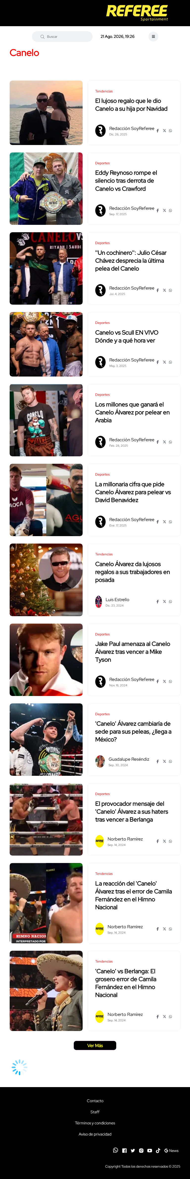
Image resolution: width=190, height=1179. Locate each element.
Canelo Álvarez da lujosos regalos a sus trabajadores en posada (132, 572)
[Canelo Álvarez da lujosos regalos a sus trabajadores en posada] (46, 580)
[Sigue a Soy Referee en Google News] (171, 1150)
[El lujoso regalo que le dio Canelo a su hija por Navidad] (46, 113)
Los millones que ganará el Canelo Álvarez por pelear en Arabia (132, 412)
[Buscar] (42, 36)
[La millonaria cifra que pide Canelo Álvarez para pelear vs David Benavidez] (46, 500)
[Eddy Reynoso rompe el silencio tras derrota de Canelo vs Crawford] (46, 188)
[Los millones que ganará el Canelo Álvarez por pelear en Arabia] (46, 420)
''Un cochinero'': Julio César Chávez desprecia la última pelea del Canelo (130, 260)
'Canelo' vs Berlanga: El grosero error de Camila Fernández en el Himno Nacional (125, 983)
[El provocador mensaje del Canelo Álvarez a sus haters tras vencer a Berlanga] (46, 819)
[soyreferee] (137, 13)
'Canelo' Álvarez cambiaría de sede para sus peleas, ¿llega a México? (133, 731)
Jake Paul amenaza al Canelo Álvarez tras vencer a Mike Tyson (132, 652)
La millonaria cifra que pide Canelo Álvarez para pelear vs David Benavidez (133, 492)
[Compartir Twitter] (164, 130)
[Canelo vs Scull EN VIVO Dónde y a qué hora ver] (46, 344)
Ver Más (95, 1045)
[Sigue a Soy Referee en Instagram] (141, 1150)
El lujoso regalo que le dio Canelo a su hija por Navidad (131, 105)
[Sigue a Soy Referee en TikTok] (158, 1150)
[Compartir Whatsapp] (171, 130)
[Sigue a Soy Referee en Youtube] (149, 1150)
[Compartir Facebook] (158, 130)
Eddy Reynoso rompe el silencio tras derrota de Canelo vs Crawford (126, 180)
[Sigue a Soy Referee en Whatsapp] (116, 1150)
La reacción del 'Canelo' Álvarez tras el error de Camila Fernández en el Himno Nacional (133, 895)
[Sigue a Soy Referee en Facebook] (124, 1150)
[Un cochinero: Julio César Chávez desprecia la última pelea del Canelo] (46, 268)
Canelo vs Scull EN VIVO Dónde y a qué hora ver (126, 336)
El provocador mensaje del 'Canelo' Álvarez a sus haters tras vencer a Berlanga (131, 811)
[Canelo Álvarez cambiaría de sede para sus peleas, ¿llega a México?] (46, 739)
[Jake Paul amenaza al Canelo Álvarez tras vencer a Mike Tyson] (46, 660)
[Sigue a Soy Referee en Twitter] (132, 1150)
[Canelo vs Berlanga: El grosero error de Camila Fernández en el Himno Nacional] (46, 991)
